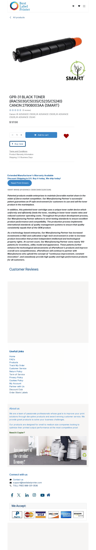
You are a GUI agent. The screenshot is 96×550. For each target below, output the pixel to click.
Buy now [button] (18, 144)
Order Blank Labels (18, 392)
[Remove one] (12, 135)
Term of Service (17, 374)
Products (13, 362)
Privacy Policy (16, 377)
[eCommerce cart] (73, 6)
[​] (48, 495)
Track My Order (17, 365)
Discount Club (16, 389)
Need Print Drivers (19, 183)
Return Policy (15, 371)
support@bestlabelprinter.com (27, 482)
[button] (66, 135)
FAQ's (12, 359)
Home (12, 356)
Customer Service (17, 368)
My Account (15, 383)
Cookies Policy (16, 380)
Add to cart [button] (42, 135)
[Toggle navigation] (84, 6)
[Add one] (21, 135)
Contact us (18, 479)
